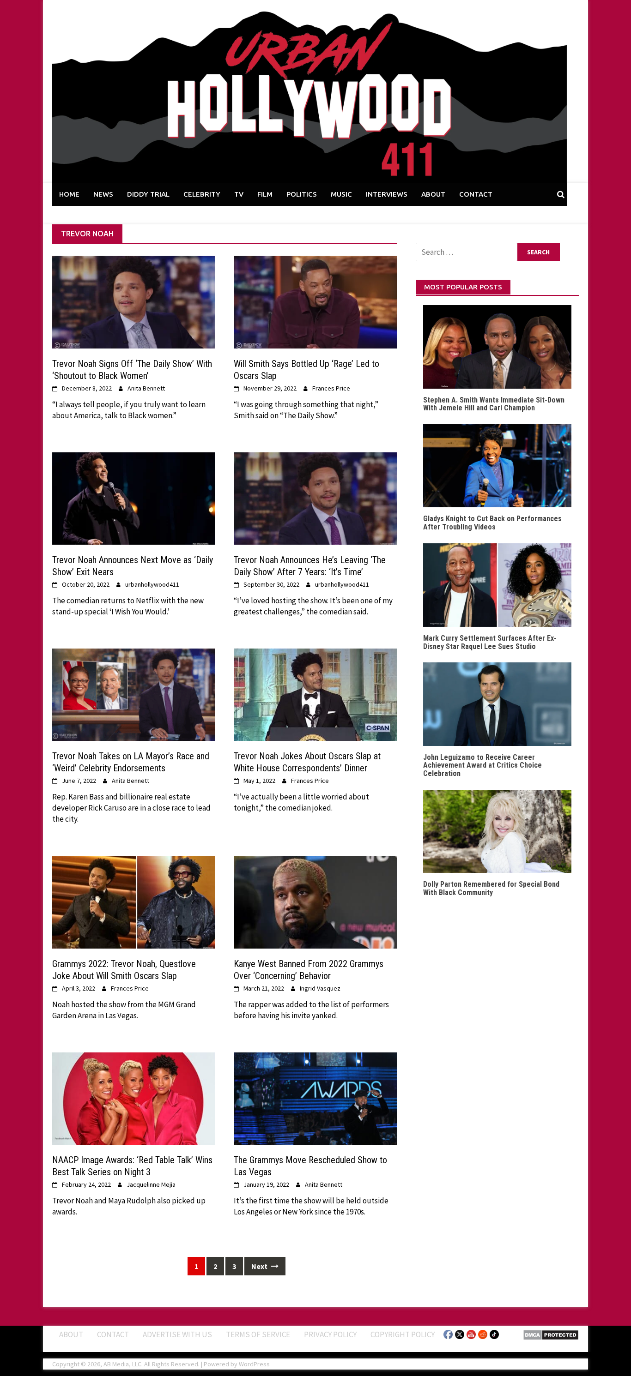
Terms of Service (258, 1334)
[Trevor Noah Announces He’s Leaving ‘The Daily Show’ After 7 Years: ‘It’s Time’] (315, 498)
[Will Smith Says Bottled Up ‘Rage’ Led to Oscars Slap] (315, 301)
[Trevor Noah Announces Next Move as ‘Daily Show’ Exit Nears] (133, 498)
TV (238, 194)
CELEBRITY (201, 194)
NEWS (103, 194)
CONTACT (475, 194)
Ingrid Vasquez (320, 988)
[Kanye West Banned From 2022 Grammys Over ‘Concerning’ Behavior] (315, 901)
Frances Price (331, 388)
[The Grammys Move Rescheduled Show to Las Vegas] (315, 1098)
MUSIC (341, 194)
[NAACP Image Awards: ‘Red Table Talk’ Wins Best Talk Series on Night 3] (133, 1098)
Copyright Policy (402, 1334)
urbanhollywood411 (152, 584)
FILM (265, 194)
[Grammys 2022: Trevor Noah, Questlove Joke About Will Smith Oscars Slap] (133, 901)
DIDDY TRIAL (148, 194)
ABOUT (433, 194)
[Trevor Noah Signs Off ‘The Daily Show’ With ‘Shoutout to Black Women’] (133, 301)
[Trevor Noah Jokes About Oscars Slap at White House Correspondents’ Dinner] (315, 694)
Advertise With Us (177, 1334)
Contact (113, 1334)
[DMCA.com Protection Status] (551, 1334)
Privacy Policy (330, 1334)
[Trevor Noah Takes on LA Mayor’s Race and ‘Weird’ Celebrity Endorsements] (133, 694)
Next (260, 1266)
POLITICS (301, 194)
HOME (69, 194)
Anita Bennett (146, 388)
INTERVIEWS (386, 194)
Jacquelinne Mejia (151, 1184)
